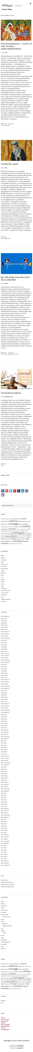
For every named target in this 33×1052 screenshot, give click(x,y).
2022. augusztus (5, 712)
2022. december (5, 703)
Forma (2, 575)
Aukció (2, 125)
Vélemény (17, 354)
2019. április (4, 799)
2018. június (4, 821)
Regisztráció (4, 1021)
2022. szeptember (5, 710)
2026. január (4, 629)
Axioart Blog (7, 9)
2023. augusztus (5, 688)
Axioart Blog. (21, 1045)
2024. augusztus (5, 662)
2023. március (4, 697)
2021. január (4, 754)
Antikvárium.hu (9, 396)
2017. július (3, 845)
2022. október (4, 708)
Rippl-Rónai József (5, 539)
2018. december (5, 808)
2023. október (4, 684)
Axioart (3, 1017)
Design (2, 571)
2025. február (4, 649)
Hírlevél (3, 1028)
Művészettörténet (5, 590)
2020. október (4, 760)
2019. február (4, 804)
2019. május (4, 797)
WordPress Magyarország (7, 886)
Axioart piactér (5, 1019)
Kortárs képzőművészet (21, 529)
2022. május (4, 719)
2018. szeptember (5, 815)
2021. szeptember (5, 736)
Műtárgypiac (7, 125)
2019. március (4, 802)
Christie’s (6, 524)
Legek (2, 586)
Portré (2, 597)
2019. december (5, 782)
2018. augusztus (5, 817)
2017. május (4, 850)
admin (6, 283)
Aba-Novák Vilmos (5, 518)
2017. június (4, 847)
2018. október (4, 813)
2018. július (3, 819)
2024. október (4, 657)
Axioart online (27, 521)
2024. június (4, 666)
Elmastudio (20, 1048)
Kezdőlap (3, 1000)
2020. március (4, 775)
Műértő (24, 535)
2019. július (3, 793)
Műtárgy (11, 533)
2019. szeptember (5, 789)
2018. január (4, 832)
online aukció (11, 537)
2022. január (4, 727)
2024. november (5, 655)
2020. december (5, 756)
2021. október (4, 734)
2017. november (5, 836)
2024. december (5, 653)
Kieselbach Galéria (18, 526)
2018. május (4, 823)
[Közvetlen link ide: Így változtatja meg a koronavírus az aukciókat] (16, 273)
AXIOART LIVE (20, 521)
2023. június (4, 690)
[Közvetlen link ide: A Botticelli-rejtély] (16, 160)
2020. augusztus (5, 764)
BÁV (2, 524)
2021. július (3, 740)
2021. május (4, 745)
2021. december (5, 730)
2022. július (4, 714)
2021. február (4, 751)
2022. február (4, 725)
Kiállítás (26, 526)
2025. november (5, 633)
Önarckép (11, 543)
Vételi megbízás (5, 1024)
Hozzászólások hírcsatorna (7, 884)
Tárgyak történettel (5, 599)
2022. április (4, 721)
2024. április (4, 671)
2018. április (4, 826)
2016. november (5, 863)
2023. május (4, 692)
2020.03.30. (3, 123)
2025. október (4, 636)
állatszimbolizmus (17, 543)
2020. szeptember (5, 762)
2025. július (4, 640)
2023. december (5, 679)
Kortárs (12, 529)
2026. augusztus (5, 616)
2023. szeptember (5, 686)
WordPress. (21, 1046)
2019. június (4, 795)
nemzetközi (4, 595)
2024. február (4, 675)
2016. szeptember (5, 865)
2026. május (4, 620)
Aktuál (2, 354)
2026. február (4, 627)
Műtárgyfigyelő (5, 1026)
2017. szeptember (5, 841)
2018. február (4, 830)
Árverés (17, 541)
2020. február (4, 778)
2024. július (4, 664)
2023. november (5, 681)
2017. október (4, 839)
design (20, 524)
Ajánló (11, 518)
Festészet (25, 524)
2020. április (4, 773)
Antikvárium (4, 560)
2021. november (5, 732)
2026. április (4, 623)
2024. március (4, 673)
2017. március (4, 854)
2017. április (4, 852)
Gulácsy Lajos (9, 526)
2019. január (4, 806)
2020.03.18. (3, 463)
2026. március (4, 625)
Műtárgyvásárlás (13, 535)
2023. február (4, 699)
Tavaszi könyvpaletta (11, 393)
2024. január (4, 677)
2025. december (5, 631)
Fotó (2, 577)
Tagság (3, 1023)
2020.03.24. (3, 352)
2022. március (4, 723)
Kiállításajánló (5, 529)
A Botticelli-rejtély (10, 164)
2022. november (5, 706)
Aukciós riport (4, 564)
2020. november (5, 758)
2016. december (5, 861)
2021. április (4, 747)
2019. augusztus (5, 791)
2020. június (4, 769)
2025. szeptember (5, 638)
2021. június (4, 743)
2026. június (4, 618)
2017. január (4, 858)
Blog (2, 1002)
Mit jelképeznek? (24, 531)
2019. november (5, 784)
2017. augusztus (5, 843)
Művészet (20, 535)
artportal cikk (5, 521)
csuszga (13, 523)
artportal (24, 519)
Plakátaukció (23, 537)
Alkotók (3, 557)
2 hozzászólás (11, 352)
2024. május (4, 668)
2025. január (4, 651)
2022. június (4, 716)
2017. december (5, 834)
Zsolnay (11, 541)
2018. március (4, 828)
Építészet (3, 573)
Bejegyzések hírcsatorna (7, 882)
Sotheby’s (14, 539)
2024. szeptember (5, 660)
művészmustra (4, 592)
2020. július (4, 767)
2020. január (4, 780)
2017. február (4, 856)
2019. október (4, 786)
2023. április (4, 695)
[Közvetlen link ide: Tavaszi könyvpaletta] (16, 389)
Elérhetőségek (5, 1029)
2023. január (4, 701)
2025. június (4, 642)
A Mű (6, 52)
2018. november (5, 810)
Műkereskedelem (5, 533)
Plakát (18, 537)
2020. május (4, 771)
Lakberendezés (10, 531)
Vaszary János (21, 539)
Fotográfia (3, 526)
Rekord (29, 537)
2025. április (4, 647)
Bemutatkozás (4, 568)
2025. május (4, 644)
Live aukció (17, 531)
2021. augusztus (5, 738)
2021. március (4, 749)
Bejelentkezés (4, 880)
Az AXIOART (3, 566)
